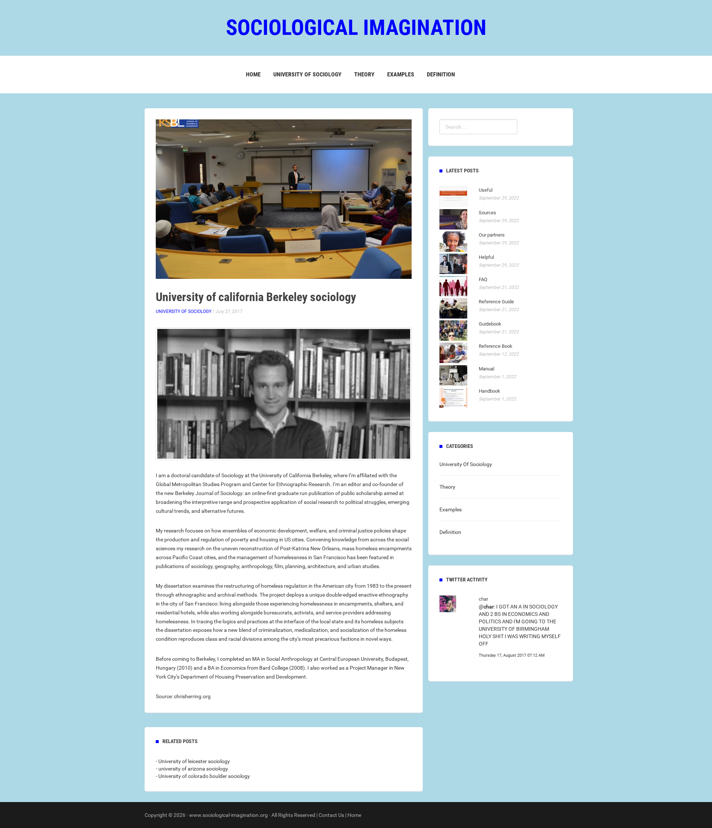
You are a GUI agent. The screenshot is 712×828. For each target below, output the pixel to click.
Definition (441, 74)
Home (253, 74)
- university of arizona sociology (192, 769)
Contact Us (331, 815)
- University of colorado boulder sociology (203, 776)
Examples (400, 74)
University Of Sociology (307, 74)
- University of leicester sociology (193, 761)
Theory (364, 74)
